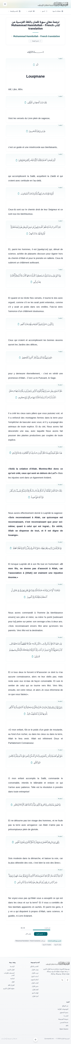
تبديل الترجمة (35, 41)
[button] (44, 11)
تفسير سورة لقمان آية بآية (54, 941)
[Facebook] (67, 980)
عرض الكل (28, 934)
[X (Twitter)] (62, 980)
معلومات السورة (47, 945)
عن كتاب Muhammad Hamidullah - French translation (30, 941)
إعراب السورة (57, 945)
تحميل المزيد (39, 934)
